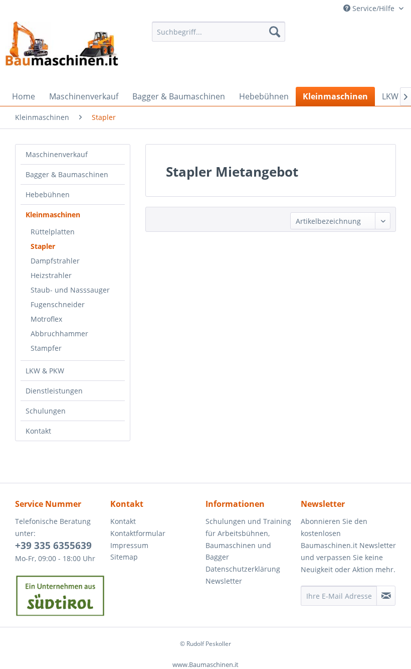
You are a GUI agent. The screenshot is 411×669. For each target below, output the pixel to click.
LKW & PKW (45, 370)
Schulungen (46, 411)
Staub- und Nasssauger (70, 290)
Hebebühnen (48, 194)
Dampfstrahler (55, 260)
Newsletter (224, 581)
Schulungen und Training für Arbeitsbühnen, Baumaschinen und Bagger (248, 539)
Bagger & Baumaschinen (67, 174)
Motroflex (46, 319)
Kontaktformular (137, 533)
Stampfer (46, 348)
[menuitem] (219, 32)
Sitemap (124, 557)
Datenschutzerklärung (243, 569)
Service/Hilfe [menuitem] (373, 8)
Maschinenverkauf (57, 154)
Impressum (129, 545)
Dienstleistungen (54, 390)
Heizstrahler (51, 275)
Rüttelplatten (53, 231)
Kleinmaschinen (53, 214)
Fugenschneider (58, 304)
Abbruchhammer (59, 333)
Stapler (43, 246)
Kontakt (38, 431)
